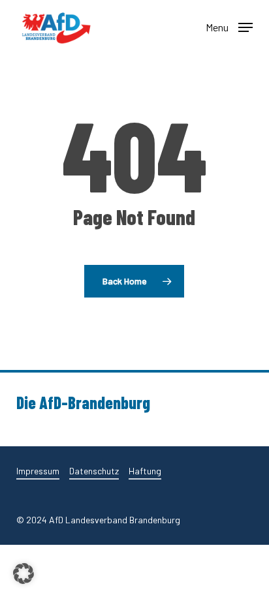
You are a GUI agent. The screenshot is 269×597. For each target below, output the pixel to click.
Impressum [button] (37, 470)
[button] (229, 26)
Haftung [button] (145, 470)
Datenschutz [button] (94, 470)
